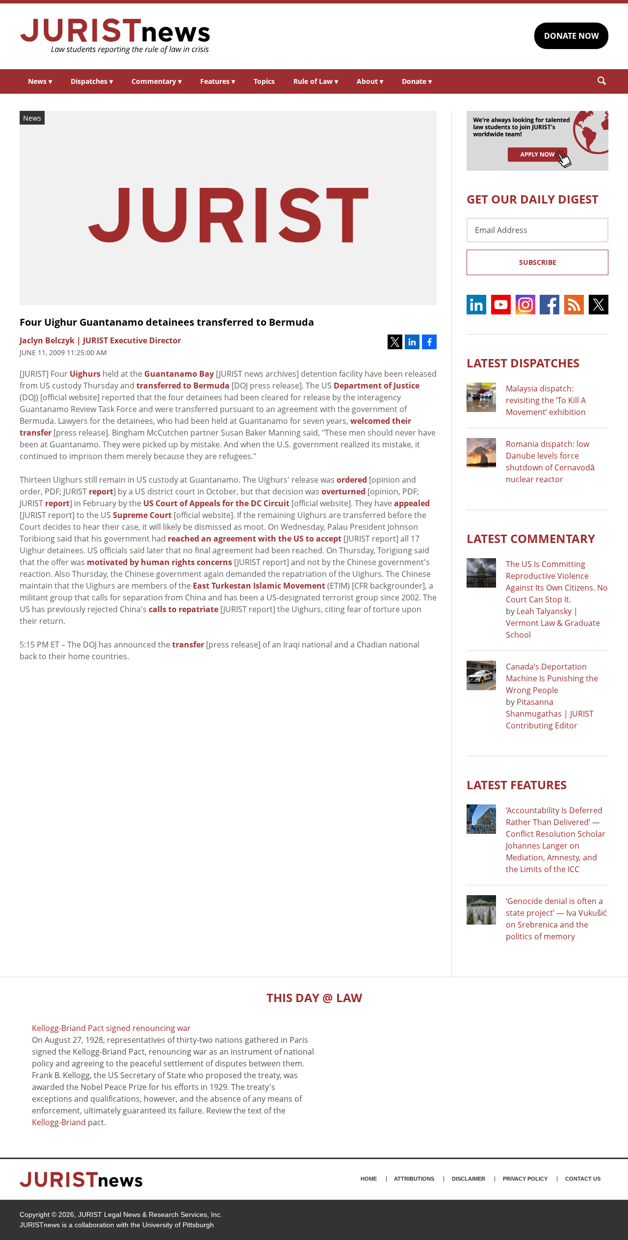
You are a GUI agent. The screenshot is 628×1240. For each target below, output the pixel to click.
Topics (264, 81)
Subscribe (537, 262)
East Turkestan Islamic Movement (259, 585)
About (370, 81)
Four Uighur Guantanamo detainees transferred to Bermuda (167, 322)
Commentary (156, 81)
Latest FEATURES (517, 784)
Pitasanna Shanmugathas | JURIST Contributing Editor (550, 714)
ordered (352, 479)
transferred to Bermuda (183, 385)
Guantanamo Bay (179, 373)
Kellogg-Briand (59, 1122)
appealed (412, 503)
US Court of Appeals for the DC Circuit (216, 503)
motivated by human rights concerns (159, 562)
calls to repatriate (183, 609)
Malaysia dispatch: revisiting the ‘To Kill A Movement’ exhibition (546, 400)
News (40, 81)
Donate (417, 81)
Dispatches (92, 81)
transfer (188, 644)
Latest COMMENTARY (531, 538)
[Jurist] (115, 36)
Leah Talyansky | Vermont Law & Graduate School (553, 623)
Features (217, 81)
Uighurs (85, 373)
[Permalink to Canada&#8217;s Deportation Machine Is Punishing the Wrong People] (481, 675)
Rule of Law (315, 81)
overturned (343, 491)
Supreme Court (142, 515)
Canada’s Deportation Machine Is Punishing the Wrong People (552, 678)
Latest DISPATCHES (523, 363)
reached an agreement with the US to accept (254, 538)
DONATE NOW (571, 35)
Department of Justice (376, 385)
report (101, 491)
